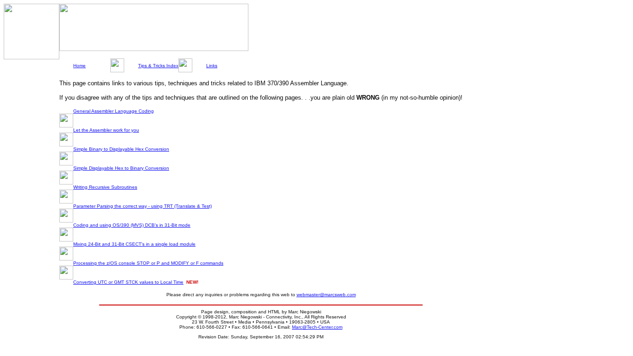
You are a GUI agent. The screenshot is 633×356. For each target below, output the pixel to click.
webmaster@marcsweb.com (326, 294)
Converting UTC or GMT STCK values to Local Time (128, 282)
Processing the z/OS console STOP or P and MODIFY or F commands (148, 263)
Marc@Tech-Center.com (317, 327)
